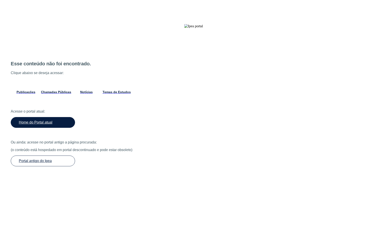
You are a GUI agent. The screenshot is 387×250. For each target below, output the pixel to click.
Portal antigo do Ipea (35, 161)
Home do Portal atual (35, 122)
